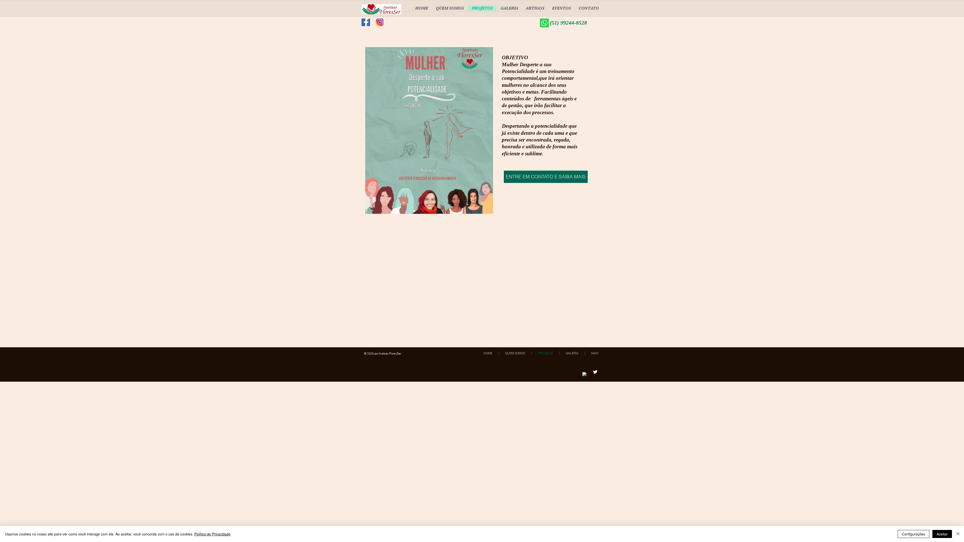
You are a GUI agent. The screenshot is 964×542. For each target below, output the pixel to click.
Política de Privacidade (212, 533)
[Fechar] (958, 534)
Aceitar (942, 533)
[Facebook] (584, 374)
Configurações (913, 533)
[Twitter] (595, 371)
